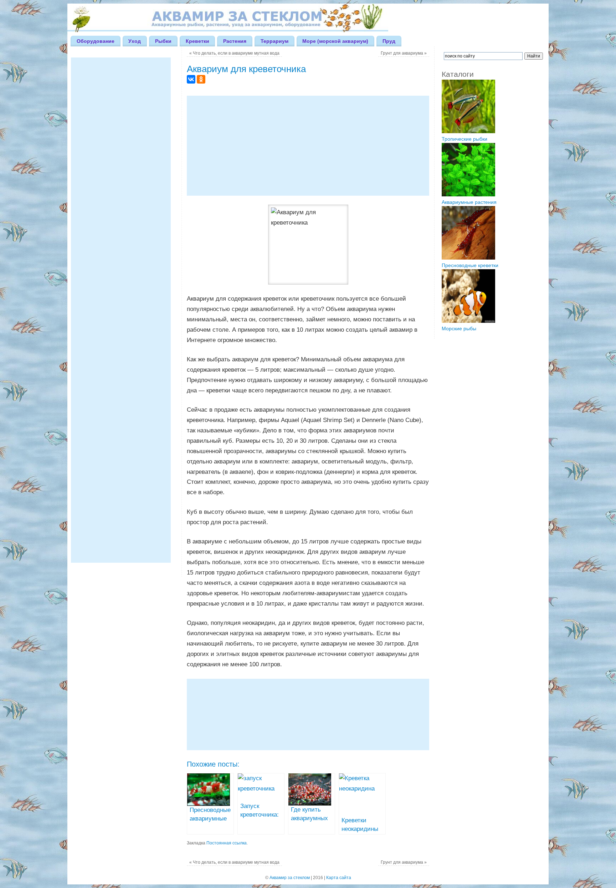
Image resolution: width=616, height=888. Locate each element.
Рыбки (163, 41)
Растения (234, 41)
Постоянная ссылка (226, 843)
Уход (134, 41)
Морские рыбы (459, 328)
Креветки (197, 41)
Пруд (389, 41)
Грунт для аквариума (404, 53)
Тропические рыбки (464, 139)
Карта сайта (338, 877)
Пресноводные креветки (470, 265)
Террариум (274, 41)
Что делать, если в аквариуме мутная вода (234, 53)
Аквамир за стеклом (290, 877)
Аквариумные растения (469, 202)
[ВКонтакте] (191, 79)
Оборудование (95, 41)
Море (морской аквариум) (335, 41)
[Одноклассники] (201, 79)
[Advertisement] (308, 146)
